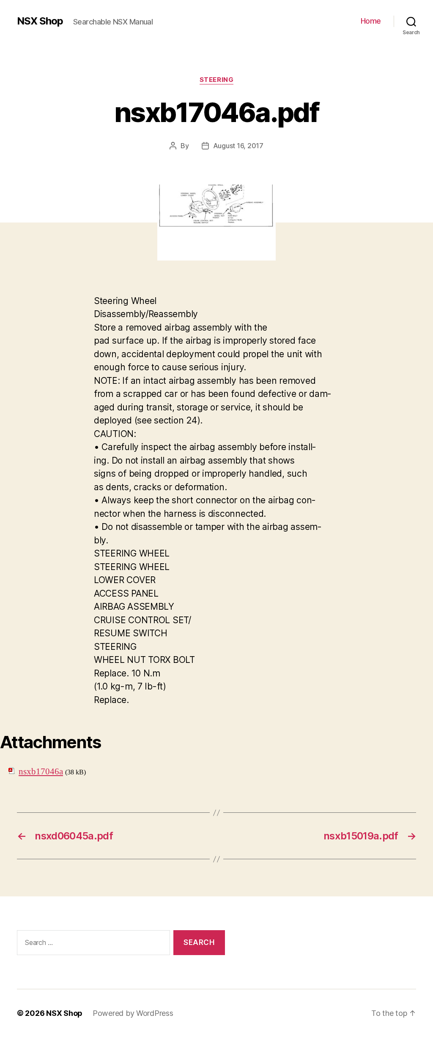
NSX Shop (40, 21)
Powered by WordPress (133, 1013)
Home (371, 20)
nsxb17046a (41, 771)
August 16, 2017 (238, 145)
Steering (216, 80)
